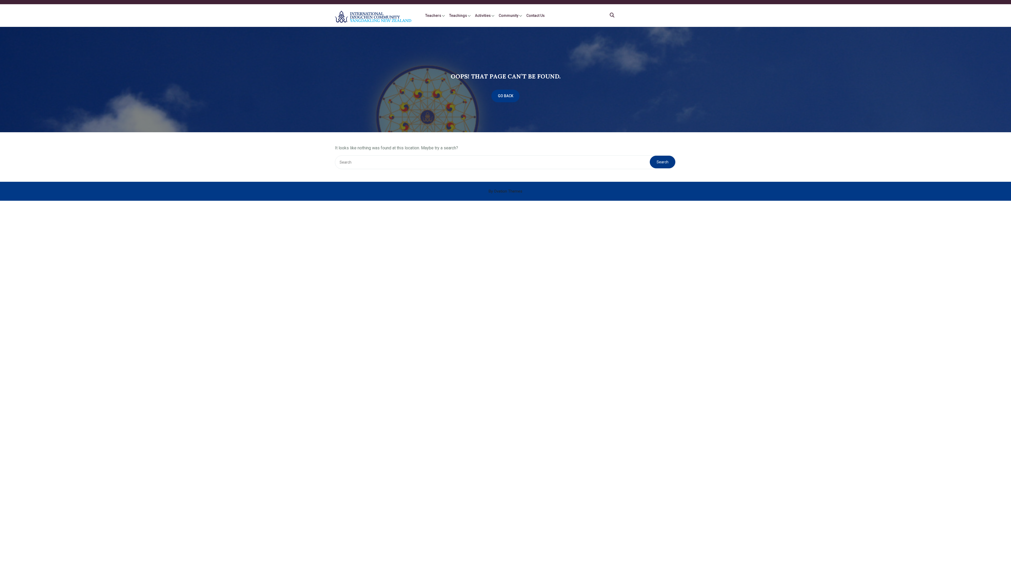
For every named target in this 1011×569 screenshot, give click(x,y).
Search (662, 162)
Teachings (458, 15)
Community (508, 15)
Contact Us (535, 15)
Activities (483, 15)
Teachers (433, 15)
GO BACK (505, 96)
